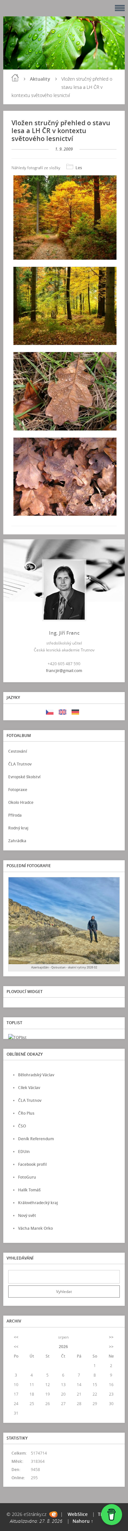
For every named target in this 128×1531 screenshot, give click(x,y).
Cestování (17, 751)
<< (16, 1337)
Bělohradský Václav (36, 1075)
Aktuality (40, 79)
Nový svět (27, 1215)
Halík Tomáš (29, 1190)
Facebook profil (32, 1164)
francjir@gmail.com (64, 670)
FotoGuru (27, 1177)
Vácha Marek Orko (35, 1228)
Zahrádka (17, 841)
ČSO (22, 1126)
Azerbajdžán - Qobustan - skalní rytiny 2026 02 (64, 967)
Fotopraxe (17, 789)
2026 (63, 1346)
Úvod (15, 78)
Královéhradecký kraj (38, 1202)
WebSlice (78, 1514)
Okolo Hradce (20, 802)
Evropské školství (24, 777)
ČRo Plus (26, 1113)
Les (78, 167)
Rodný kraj (18, 828)
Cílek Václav (29, 1087)
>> (111, 1337)
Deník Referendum (36, 1139)
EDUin (24, 1151)
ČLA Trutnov (20, 764)
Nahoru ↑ (83, 1521)
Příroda (15, 815)
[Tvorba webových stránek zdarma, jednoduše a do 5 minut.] (53, 1514)
